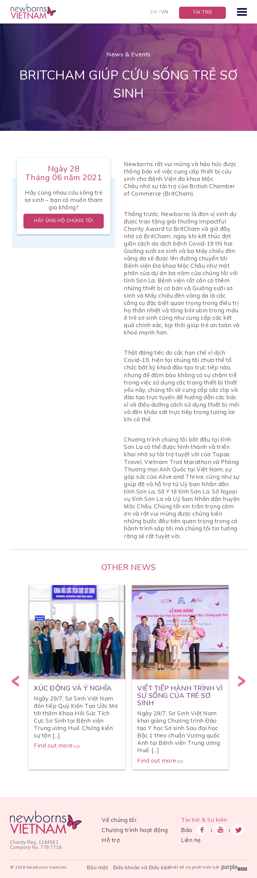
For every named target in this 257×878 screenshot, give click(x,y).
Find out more (53, 745)
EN (154, 12)
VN (164, 12)
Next (241, 680)
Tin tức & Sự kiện (204, 819)
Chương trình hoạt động (135, 829)
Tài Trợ (202, 12)
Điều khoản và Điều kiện (142, 867)
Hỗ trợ (111, 839)
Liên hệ (191, 839)
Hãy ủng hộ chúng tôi (63, 220)
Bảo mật (97, 867)
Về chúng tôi (119, 819)
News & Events (128, 54)
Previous (15, 680)
